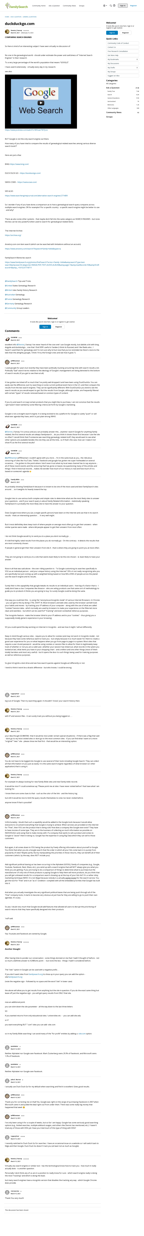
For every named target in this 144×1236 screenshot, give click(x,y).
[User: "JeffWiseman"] (7, 362)
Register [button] (58, 327)
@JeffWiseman (11, 458)
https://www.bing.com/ (19, 164)
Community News (122, 112)
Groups (109, 117)
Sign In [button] (45, 327)
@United (8, 285)
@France (8, 299)
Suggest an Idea (113, 76)
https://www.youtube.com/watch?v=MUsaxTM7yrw (26, 130)
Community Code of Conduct (118, 43)
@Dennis (20, 344)
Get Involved (123, 101)
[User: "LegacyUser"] (7, 695)
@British (8, 290)
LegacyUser (15, 694)
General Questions (123, 98)
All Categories (111, 84)
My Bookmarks (123, 59)
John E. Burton (16, 1080)
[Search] (111, 6)
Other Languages (123, 108)
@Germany (9, 303)
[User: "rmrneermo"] (7, 1192)
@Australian (10, 294)
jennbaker (14, 1046)
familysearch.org (36, 974)
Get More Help (113, 55)
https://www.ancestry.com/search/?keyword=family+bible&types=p (33, 248)
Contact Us (112, 47)
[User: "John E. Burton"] (7, 1081)
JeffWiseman (15, 361)
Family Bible (15, 479)
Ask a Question (122, 88)
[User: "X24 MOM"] (7, 338)
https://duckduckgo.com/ (30, 173)
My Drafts (123, 67)
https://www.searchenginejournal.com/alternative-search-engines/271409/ (36, 195)
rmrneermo (15, 1191)
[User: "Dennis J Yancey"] (7, 31)
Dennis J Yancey (16, 30)
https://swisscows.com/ (27, 182)
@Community (10, 308)
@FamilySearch (11, 281)
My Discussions (113, 63)
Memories (123, 105)
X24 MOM (14, 337)
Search (123, 95)
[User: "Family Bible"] (7, 481)
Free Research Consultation (118, 51)
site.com (82, 1033)
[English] (16, 6)
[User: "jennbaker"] (7, 1047)
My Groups (112, 72)
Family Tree (123, 91)
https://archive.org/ (13, 235)
